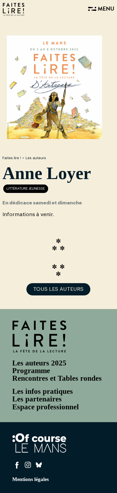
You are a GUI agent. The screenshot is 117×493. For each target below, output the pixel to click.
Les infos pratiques (42, 391)
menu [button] (105, 9)
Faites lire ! (11, 158)
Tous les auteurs (58, 289)
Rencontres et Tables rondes (57, 378)
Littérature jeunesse (26, 188)
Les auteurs (36, 158)
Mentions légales (30, 479)
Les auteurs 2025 (39, 363)
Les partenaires (37, 399)
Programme (31, 371)
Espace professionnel (45, 407)
